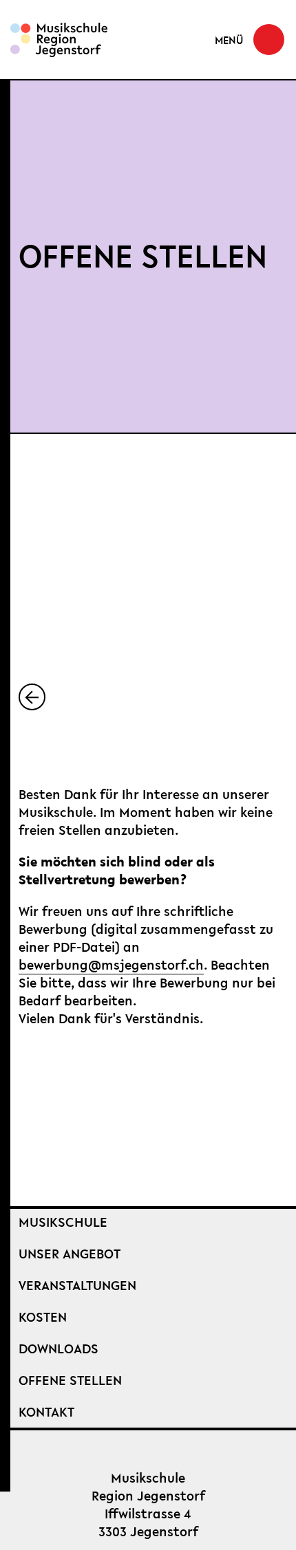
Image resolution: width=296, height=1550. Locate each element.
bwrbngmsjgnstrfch (111, 964)
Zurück (44, 697)
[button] (249, 39)
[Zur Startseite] (58, 40)
